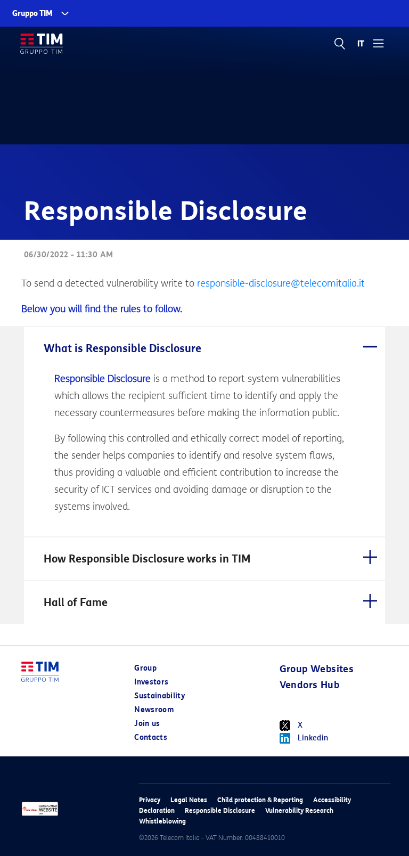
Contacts (150, 737)
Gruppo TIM (32, 13)
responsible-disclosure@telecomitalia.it (281, 283)
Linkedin (313, 738)
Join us (147, 723)
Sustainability (159, 695)
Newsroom (154, 709)
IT (361, 43)
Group (145, 668)
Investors (151, 682)
